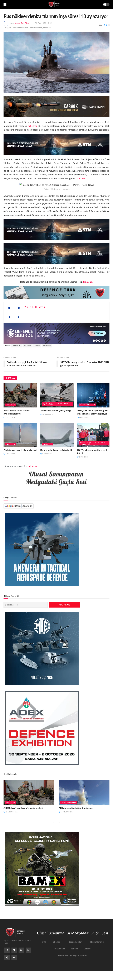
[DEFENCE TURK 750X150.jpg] (56, 144)
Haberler (47, 27)
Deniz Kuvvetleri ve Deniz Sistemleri (27, 27)
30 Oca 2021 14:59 (43, 23)
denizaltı (17, 345)
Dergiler (87, 949)
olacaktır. (81, 178)
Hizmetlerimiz (97, 942)
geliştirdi (32, 125)
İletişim (74, 949)
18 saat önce (47, 414)
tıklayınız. (88, 281)
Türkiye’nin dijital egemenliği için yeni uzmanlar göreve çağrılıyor (92, 412)
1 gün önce (10, 454)
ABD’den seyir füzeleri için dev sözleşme (76, 807)
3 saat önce (10, 417)
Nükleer (27, 345)
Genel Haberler (87, 405)
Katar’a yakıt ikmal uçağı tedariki (56, 449)
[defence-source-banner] (56, 333)
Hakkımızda (59, 949)
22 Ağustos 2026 (11, 812)
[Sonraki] (59, 823)
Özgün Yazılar (75, 942)
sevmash (47, 345)
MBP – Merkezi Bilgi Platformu (72, 955)
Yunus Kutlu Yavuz (22, 23)
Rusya (37, 345)
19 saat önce (84, 417)
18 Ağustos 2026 (66, 812)
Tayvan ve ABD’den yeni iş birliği (55, 410)
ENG (44, 942)
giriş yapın (32, 466)
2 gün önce (83, 457)
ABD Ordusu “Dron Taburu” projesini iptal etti (17, 412)
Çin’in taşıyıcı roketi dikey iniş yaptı (20, 449)
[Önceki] (54, 823)
